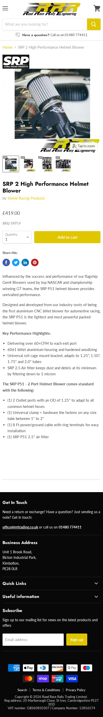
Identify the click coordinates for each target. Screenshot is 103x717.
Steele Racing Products (26, 198)
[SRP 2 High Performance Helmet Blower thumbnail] (11, 164)
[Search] (93, 24)
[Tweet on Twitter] (16, 262)
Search (22, 690)
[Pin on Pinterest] (34, 262)
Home (7, 47)
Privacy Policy (76, 690)
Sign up (76, 639)
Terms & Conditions (46, 690)
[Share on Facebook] (6, 262)
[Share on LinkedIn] (25, 262)
